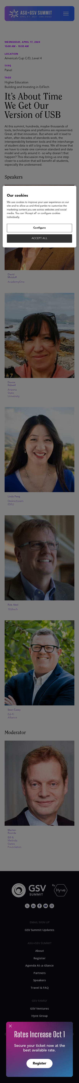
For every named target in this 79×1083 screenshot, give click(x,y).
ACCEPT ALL (40, 238)
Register (39, 1063)
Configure (39, 228)
